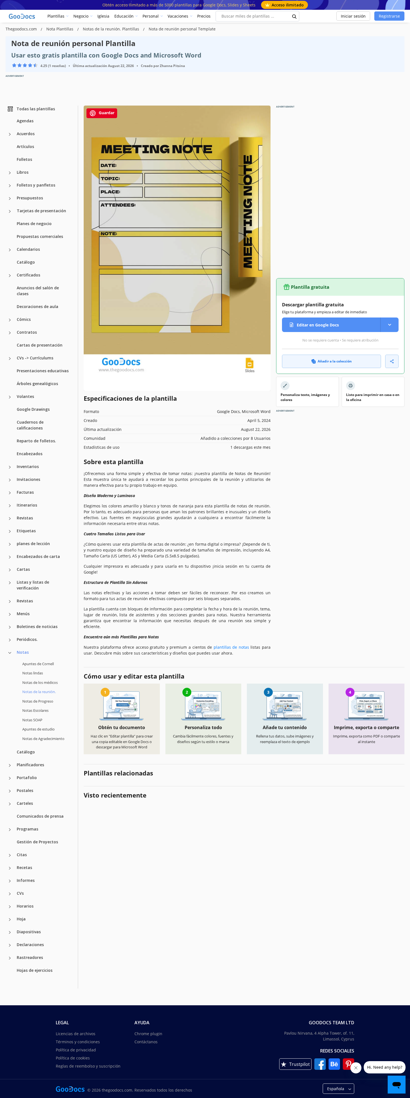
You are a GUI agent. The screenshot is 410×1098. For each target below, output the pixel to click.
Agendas (25, 120)
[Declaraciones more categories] (10, 945)
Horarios (25, 906)
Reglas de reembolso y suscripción (88, 1066)
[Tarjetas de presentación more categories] (10, 211)
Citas (22, 854)
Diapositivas (29, 931)
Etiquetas (26, 530)
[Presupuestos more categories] (10, 198)
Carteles (25, 803)
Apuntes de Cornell (38, 663)
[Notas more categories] (10, 653)
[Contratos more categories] (10, 333)
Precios (204, 16)
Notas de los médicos (40, 682)
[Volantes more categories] (10, 397)
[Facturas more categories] (10, 493)
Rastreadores (30, 957)
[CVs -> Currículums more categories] (10, 358)
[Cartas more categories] (10, 570)
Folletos (24, 159)
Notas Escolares (35, 710)
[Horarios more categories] (10, 907)
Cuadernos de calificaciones (30, 425)
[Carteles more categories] (10, 804)
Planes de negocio (34, 223)
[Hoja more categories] (10, 919)
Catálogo (26, 262)
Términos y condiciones (78, 1041)
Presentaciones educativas (43, 370)
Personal (151, 16)
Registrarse (389, 16)
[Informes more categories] (10, 881)
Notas (23, 652)
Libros (22, 172)
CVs (20, 893)
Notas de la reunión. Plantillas (111, 29)
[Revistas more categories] (10, 518)
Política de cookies (73, 1058)
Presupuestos (30, 197)
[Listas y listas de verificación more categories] (10, 583)
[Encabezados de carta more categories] (10, 557)
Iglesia (103, 16)
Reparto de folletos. (36, 440)
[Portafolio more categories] (10, 778)
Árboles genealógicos (37, 383)
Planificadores (30, 764)
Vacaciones (178, 16)
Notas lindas (32, 672)
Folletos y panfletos (36, 185)
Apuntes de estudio (38, 729)
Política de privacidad (76, 1049)
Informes (26, 880)
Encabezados (29, 453)
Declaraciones (30, 944)
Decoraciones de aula (37, 306)
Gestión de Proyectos (37, 841)
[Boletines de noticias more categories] (10, 627)
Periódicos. (27, 639)
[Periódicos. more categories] (10, 640)
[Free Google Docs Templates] (22, 16)
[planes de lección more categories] (10, 544)
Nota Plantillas (60, 29)
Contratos (27, 332)
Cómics (24, 319)
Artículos (25, 146)
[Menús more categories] (10, 614)
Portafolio (27, 777)
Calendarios (28, 249)
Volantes (25, 396)
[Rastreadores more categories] (10, 958)
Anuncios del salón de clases (38, 290)
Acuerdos (26, 133)
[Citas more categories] (10, 855)
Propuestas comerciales (40, 236)
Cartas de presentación (39, 345)
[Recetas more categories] (10, 868)
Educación (124, 16)
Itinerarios (27, 505)
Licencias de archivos (75, 1033)
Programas (27, 829)
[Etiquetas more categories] (10, 531)
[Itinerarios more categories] (10, 506)
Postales (25, 790)
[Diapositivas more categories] (10, 932)
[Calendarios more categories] (10, 250)
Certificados (28, 275)
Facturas (25, 492)
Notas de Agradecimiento (43, 738)
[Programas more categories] (10, 829)
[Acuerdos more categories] (10, 134)
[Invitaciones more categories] (10, 480)
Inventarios (28, 466)
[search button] (294, 16)
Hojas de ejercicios (34, 970)
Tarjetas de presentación (41, 210)
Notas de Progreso (37, 701)
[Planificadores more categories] (10, 765)
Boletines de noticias (37, 626)
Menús (23, 613)
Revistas (25, 518)
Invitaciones (28, 479)
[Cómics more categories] (10, 320)
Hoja (21, 919)
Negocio (80, 16)
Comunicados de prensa (40, 816)
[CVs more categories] (10, 894)
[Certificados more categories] (10, 275)
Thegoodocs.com (22, 29)
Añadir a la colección (335, 361)
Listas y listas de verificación (33, 585)
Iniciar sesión (353, 16)
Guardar (106, 112)
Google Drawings (33, 409)
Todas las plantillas (35, 108)
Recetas (24, 867)
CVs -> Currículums (35, 358)
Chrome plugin (148, 1033)
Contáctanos (146, 1041)
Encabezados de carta (38, 556)
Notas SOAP (32, 719)
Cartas (23, 569)
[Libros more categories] (10, 173)
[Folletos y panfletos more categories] (10, 186)
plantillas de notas (231, 647)
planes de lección (33, 543)
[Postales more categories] (10, 791)
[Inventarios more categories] (10, 467)
